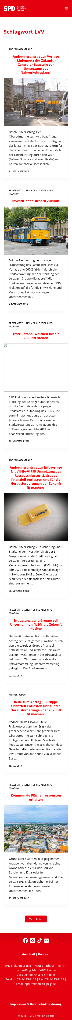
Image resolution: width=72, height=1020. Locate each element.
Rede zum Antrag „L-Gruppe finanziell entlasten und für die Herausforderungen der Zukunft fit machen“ (36, 708)
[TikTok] (39, 940)
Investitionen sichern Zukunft (36, 201)
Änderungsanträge (20, 49)
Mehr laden (36, 919)
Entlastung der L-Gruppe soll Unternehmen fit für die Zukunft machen (36, 624)
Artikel (13, 694)
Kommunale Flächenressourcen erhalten (36, 797)
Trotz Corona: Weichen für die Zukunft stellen (36, 336)
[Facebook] (25, 940)
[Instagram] (32, 940)
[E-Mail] (46, 940)
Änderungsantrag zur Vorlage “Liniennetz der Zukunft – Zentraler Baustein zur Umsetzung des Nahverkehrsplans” (36, 64)
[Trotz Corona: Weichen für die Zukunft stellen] (36, 368)
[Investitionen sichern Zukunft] (36, 231)
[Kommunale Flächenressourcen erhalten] (36, 829)
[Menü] (66, 8)
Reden (22, 694)
